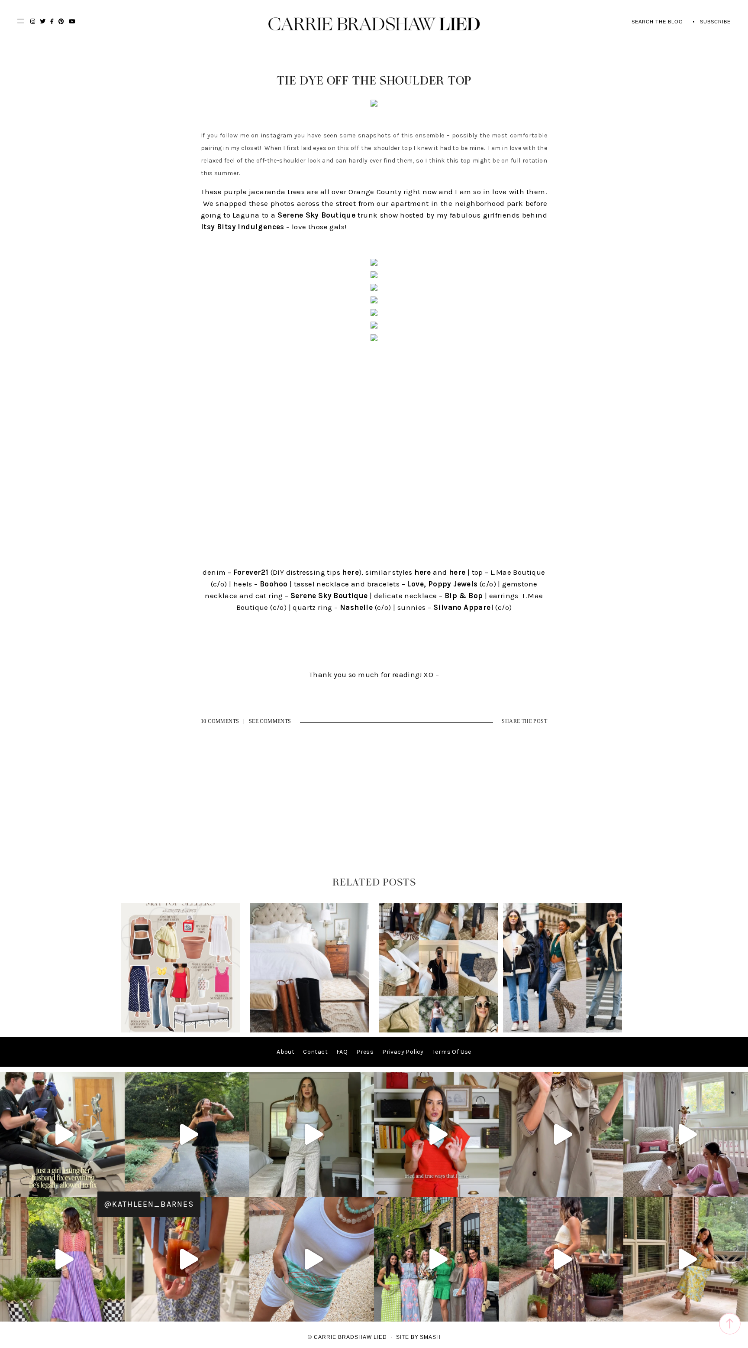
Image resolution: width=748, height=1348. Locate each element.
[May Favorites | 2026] (180, 1030)
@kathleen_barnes (149, 1204)
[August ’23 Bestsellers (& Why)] (438, 1030)
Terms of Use (451, 1051)
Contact (315, 1051)
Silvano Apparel (463, 607)
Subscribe (715, 21)
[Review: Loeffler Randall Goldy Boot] (309, 1030)
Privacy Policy (403, 1051)
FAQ (342, 1051)
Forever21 (251, 572)
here (350, 572)
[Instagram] (116, 1186)
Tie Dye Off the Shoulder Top (374, 81)
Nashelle (356, 607)
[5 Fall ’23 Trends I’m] (562, 1030)
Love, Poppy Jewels (442, 584)
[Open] (62, 1134)
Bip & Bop (464, 595)
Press (365, 1051)
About (285, 1051)
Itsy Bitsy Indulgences (242, 226)
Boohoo (273, 584)
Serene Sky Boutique (316, 215)
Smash (430, 1337)
